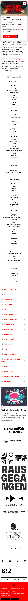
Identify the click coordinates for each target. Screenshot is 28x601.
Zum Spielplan (10, 37)
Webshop (19, 29)
